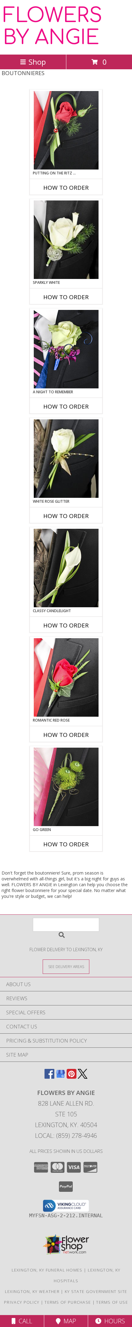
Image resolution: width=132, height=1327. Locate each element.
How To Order (66, 188)
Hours (113, 1321)
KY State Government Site (96, 1291)
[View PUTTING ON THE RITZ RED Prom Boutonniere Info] (66, 130)
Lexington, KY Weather (32, 1291)
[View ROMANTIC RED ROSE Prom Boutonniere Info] (66, 677)
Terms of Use (112, 1302)
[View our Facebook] (49, 1076)
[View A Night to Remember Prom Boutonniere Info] (66, 349)
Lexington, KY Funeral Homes (47, 1270)
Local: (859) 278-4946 (66, 1135)
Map (68, 1321)
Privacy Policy (21, 1302)
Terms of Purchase (68, 1302)
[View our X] (82, 1076)
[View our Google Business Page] (60, 1076)
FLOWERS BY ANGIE (52, 27)
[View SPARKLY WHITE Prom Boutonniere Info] (66, 239)
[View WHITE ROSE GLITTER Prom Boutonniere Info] (66, 458)
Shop (37, 62)
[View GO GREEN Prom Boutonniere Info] (66, 787)
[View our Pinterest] (71, 1076)
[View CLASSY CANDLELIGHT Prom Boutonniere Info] (66, 568)
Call (24, 1321)
